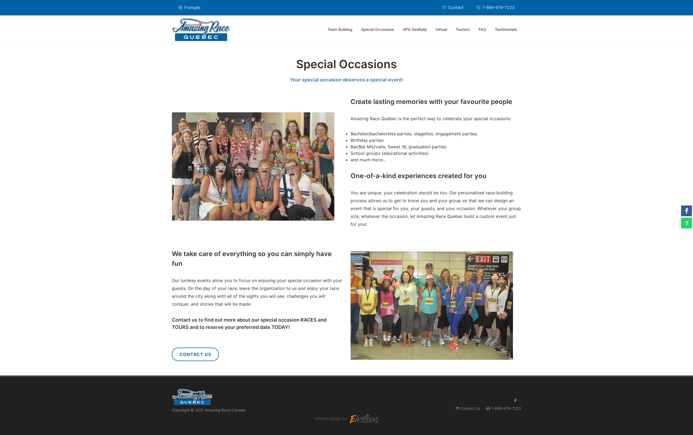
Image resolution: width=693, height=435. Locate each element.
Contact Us (195, 354)
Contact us (184, 320)
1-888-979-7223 (498, 7)
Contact (455, 7)
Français (192, 7)
